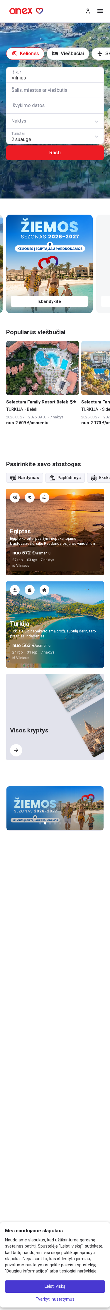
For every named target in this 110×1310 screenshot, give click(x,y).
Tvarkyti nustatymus (55, 1299)
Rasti (55, 152)
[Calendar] (55, 105)
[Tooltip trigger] (15, 498)
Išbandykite (49, 301)
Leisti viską (55, 1286)
